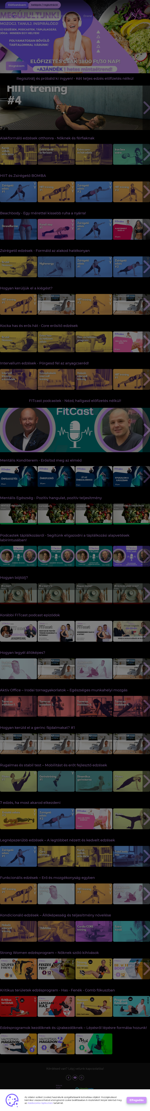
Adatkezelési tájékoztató (40, 1103)
